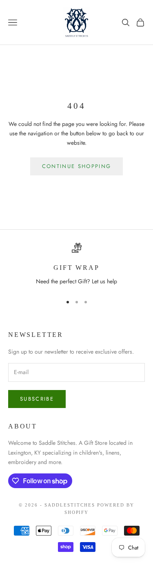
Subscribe (37, 399)
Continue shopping (76, 166)
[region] (76, 265)
